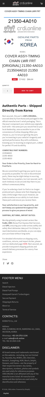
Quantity (5, 85)
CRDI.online (12, 389)
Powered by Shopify (23, 389)
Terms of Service (9, 309)
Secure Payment (9, 298)
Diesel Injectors (8, 286)
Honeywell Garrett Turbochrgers (15, 294)
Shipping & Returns (10, 302)
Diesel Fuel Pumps (10, 290)
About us (6, 305)
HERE (25, 244)
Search (5, 283)
